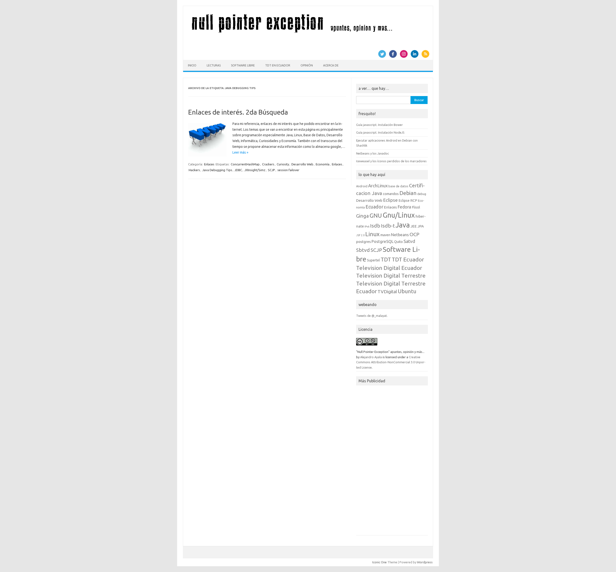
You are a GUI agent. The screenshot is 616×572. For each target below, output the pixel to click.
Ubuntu (407, 291)
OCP (414, 234)
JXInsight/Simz (254, 170)
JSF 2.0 (360, 235)
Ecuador (374, 206)
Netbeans (400, 234)
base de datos (398, 186)
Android (361, 186)
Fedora (404, 207)
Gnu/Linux (399, 215)
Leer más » (240, 152)
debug (421, 193)
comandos (391, 194)
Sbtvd (363, 250)
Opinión (307, 65)
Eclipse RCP (407, 200)
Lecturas (214, 65)
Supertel (373, 260)
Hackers (194, 170)
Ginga (362, 216)
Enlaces (209, 164)
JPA (420, 226)
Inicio (192, 65)
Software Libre (243, 65)
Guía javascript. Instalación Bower (379, 124)
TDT (386, 259)
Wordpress (425, 562)
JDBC (238, 170)
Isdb (375, 225)
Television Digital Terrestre (391, 275)
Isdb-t (388, 225)
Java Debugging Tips (217, 170)
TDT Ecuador (408, 259)
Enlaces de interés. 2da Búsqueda (238, 112)
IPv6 (367, 226)
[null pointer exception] (300, 33)
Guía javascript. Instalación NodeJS (380, 132)
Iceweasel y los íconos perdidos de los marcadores (391, 161)
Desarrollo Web (302, 164)
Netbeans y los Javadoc (372, 153)
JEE (414, 226)
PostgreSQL (382, 241)
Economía (322, 164)
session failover (288, 170)
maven (385, 235)
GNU (376, 215)
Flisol (416, 207)
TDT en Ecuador (277, 65)
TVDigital (387, 291)
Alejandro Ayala (371, 357)
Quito (398, 242)
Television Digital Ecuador (389, 268)
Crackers (268, 164)
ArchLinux (378, 185)
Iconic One (379, 562)
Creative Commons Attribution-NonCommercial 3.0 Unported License (390, 362)
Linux (372, 234)
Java (403, 225)
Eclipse (390, 200)
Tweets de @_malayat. (372, 315)
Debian (408, 193)
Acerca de (331, 65)
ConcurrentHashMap (245, 164)
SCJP (271, 170)
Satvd (409, 241)
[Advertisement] (392, 462)
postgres (363, 241)
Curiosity (283, 164)
